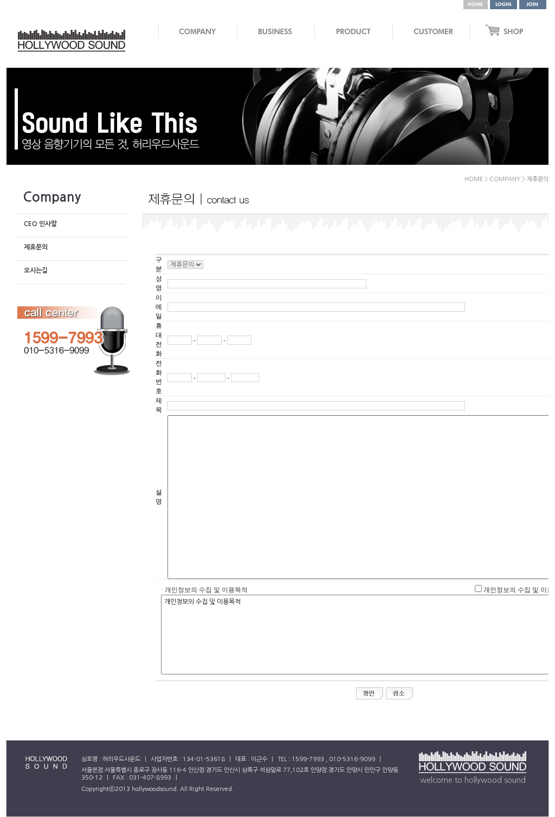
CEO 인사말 (40, 224)
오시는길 (36, 270)
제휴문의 (36, 247)
